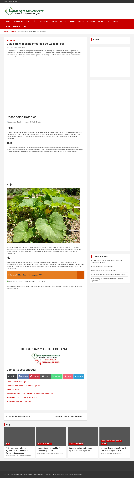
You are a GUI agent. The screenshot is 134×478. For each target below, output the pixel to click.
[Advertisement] (45, 86)
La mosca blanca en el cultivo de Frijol (103, 270)
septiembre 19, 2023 (12, 455)
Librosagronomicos (21, 47)
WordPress (78, 474)
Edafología (31, 21)
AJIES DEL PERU (13, 390)
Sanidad (116, 21)
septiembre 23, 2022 (43, 453)
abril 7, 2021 (10, 47)
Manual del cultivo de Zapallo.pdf (19, 401)
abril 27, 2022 (105, 453)
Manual (81, 21)
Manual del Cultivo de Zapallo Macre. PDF (22, 397)
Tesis (108, 21)
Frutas (54, 21)
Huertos (63, 21)
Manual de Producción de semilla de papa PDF (24, 386)
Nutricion (91, 21)
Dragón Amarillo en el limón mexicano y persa (49, 449)
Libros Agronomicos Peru (23, 474)
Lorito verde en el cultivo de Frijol (102, 266)
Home (8, 21)
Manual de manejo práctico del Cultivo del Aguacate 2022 (114, 449)
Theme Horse (56, 474)
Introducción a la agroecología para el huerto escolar (108, 274)
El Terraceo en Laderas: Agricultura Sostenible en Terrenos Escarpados (17, 450)
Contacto (17, 26)
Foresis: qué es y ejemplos (80, 448)
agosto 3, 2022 (73, 451)
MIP (25, 26)
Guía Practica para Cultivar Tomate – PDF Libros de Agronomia (30, 393)
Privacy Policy (38, 474)
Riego (100, 21)
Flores (72, 21)
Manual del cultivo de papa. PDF (18, 382)
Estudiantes (18, 21)
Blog (8, 26)
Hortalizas (43, 21)
